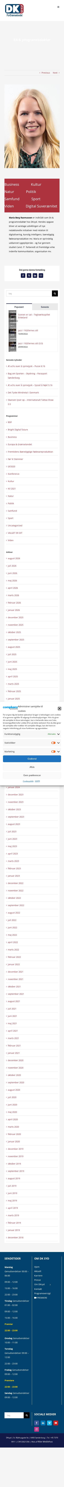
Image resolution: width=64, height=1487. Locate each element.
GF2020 (11, 466)
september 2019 (16, 1171)
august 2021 (14, 1001)
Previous (46, 72)
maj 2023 (12, 846)
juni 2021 (12, 1016)
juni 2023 (12, 838)
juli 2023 (12, 831)
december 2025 (15, 617)
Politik (31, 191)
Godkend (32, 758)
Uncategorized (15, 525)
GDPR (37, 781)
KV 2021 (12, 488)
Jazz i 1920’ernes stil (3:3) (30, 343)
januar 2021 (14, 1052)
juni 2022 (12, 927)
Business (11, 184)
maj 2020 (12, 1112)
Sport (35, 198)
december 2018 (15, 1237)
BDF (10, 422)
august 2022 (14, 912)
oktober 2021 (14, 986)
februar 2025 (14, 691)
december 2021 (15, 971)
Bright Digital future (18, 429)
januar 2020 (14, 1141)
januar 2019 (14, 1230)
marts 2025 (13, 683)
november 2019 (15, 1156)
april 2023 (13, 853)
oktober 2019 (14, 1163)
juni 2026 (12, 573)
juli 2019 (12, 1185)
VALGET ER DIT (15, 532)
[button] (59, 708)
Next (55, 72)
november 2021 (15, 979)
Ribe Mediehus (45, 1441)
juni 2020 (12, 1104)
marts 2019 (13, 1215)
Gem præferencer (32, 775)
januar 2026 (14, 610)
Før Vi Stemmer (15, 459)
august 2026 (14, 558)
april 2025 (13, 676)
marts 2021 (13, 1038)
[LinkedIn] (43, 1423)
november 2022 (15, 890)
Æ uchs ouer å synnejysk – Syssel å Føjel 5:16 (30, 385)
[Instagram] (36, 1429)
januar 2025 (14, 698)
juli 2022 (12, 920)
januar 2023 (14, 875)
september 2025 (16, 639)
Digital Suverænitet (41, 206)
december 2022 (15, 883)
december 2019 (15, 1148)
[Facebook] (36, 1423)
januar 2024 (14, 787)
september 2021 (16, 993)
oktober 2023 (14, 809)
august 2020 (14, 1089)
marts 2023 (13, 861)
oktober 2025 (14, 632)
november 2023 (15, 802)
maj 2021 (12, 1023)
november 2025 (15, 624)
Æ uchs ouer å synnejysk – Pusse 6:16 (26, 366)
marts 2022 (13, 949)
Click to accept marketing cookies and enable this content (13, 315)
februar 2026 (14, 602)
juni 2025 (12, 661)
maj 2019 (12, 1200)
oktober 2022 (14, 897)
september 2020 (16, 1082)
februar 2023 (14, 868)
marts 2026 (13, 595)
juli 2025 (12, 654)
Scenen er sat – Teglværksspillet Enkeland (34, 316)
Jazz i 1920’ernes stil (28, 330)
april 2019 (13, 1208)
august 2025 (14, 647)
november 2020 (15, 1067)
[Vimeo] (49, 1423)
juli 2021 (12, 1008)
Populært (19, 307)
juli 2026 (12, 565)
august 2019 (14, 1178)
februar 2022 (14, 957)
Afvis (32, 767)
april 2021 (13, 1030)
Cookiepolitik (28, 781)
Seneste (45, 307)
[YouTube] (55, 1423)
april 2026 (13, 587)
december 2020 (15, 1060)
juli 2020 (12, 1097)
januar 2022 (14, 964)
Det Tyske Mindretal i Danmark (23, 392)
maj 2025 (12, 669)
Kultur (36, 184)
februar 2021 (14, 1045)
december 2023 (15, 794)
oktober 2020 (14, 1075)
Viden (9, 206)
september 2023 (16, 816)
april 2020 (13, 1119)
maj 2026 (12, 580)
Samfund (11, 198)
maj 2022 (12, 934)
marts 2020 (13, 1126)
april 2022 (13, 942)
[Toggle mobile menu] (58, 6)
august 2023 (14, 824)
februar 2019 (14, 1222)
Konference (13, 473)
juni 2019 (12, 1193)
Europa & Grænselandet (20, 444)
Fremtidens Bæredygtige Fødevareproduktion (30, 451)
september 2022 (16, 905)
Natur (9, 191)
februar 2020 (14, 1134)
